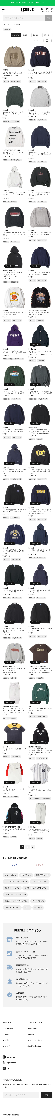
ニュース (6, 1034)
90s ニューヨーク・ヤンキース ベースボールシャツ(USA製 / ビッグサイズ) (40, 790)
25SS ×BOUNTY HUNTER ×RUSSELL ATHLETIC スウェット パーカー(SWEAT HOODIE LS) (40, 750)
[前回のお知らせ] (5, 3)
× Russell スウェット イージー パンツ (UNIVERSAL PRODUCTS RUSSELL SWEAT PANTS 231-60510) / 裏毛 (14, 710)
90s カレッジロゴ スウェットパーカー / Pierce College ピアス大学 (14, 352)
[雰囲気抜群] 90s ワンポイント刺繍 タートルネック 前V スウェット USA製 (40, 154)
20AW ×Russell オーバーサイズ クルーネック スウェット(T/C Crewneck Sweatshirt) (14, 73)
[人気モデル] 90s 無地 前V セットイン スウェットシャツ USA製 (40, 233)
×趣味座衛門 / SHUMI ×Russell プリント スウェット (14, 153)
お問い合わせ (32, 1028)
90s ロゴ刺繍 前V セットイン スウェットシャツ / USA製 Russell (14, 510)
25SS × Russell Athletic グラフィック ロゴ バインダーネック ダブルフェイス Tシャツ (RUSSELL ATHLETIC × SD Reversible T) (40, 670)
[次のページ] (33, 847)
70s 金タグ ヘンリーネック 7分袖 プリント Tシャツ (14, 790)
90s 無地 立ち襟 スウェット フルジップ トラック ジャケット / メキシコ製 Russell (14, 630)
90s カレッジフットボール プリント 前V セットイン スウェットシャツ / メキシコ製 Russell (40, 511)
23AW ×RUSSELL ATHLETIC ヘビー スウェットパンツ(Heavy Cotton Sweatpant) (40, 830)
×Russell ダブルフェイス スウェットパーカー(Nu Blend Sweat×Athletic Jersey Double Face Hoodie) (40, 353)
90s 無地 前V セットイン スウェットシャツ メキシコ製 (14, 591)
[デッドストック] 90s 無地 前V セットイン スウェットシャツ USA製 (40, 392)
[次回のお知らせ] (50, 3)
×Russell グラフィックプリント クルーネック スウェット (40, 313)
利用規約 (31, 1034)
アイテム (10, 24)
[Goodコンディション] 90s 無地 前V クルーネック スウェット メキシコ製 (14, 113)
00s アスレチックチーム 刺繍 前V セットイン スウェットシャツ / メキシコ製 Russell (40, 194)
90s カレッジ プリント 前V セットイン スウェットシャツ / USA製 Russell (40, 471)
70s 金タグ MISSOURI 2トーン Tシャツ (14, 750)
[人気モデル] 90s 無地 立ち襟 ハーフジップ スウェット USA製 (40, 113)
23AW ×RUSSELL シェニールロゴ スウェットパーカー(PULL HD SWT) (14, 194)
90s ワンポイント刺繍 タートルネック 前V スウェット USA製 (40, 273)
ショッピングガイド (35, 1022)
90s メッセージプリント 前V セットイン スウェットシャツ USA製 (14, 392)
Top (4, 24)
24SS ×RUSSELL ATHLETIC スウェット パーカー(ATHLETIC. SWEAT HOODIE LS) (14, 274)
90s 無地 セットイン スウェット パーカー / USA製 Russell (40, 551)
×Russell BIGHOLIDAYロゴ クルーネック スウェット (40, 709)
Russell (18, 25)
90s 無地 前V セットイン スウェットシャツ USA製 (40, 629)
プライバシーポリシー (36, 1040)
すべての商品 (8, 1022)
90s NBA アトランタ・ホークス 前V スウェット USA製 (14, 313)
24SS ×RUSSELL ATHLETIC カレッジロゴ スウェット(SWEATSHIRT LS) (14, 670)
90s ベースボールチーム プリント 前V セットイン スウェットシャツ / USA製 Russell (14, 234)
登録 (46, 1095)
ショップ (6, 1046)
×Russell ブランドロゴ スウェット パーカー (14, 830)
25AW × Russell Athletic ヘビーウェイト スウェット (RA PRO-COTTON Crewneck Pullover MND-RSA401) (40, 431)
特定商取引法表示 (34, 1046)
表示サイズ (38, 41)
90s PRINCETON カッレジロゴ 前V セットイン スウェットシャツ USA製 (40, 73)
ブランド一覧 (8, 1028)
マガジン (6, 1040)
